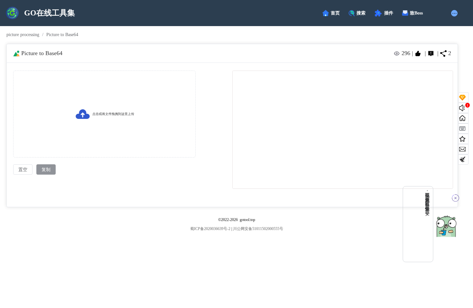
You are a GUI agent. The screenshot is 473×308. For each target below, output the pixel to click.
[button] (455, 13)
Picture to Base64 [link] (62, 35)
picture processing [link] (22, 35)
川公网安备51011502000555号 (258, 228)
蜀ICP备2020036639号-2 (210, 228)
